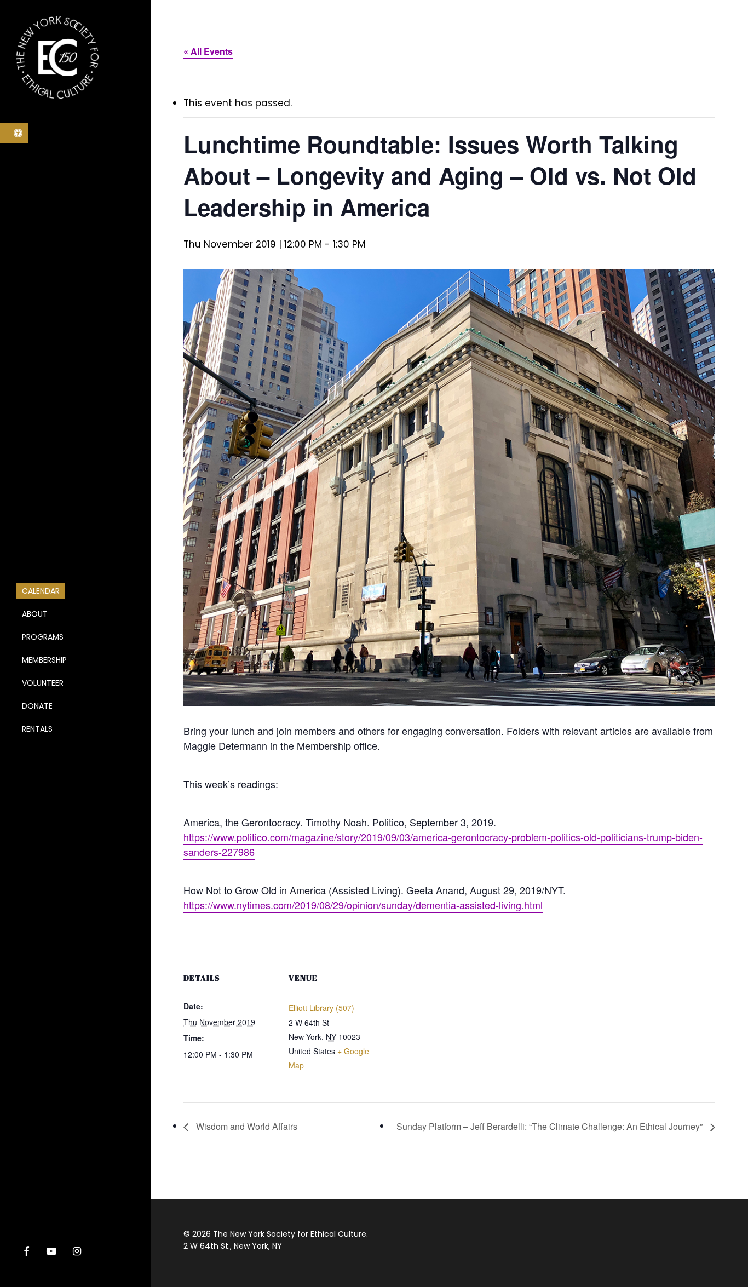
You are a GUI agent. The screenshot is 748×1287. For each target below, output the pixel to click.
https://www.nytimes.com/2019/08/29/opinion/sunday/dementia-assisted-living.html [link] (363, 905)
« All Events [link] (208, 51)
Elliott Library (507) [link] (321, 1007)
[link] (14, 133)
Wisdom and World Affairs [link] (245, 1126)
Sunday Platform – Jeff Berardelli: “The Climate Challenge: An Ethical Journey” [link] (550, 1126)
